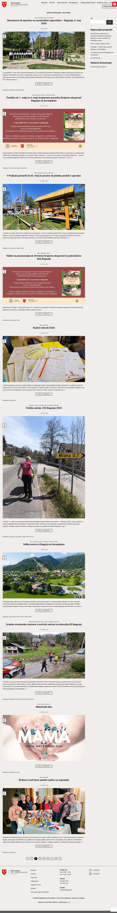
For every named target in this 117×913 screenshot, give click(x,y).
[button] (114, 4)
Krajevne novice (102, 3)
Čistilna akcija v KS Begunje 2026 (44, 408)
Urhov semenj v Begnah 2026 (100, 44)
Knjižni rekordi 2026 (44, 327)
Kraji (36, 17)
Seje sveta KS (62, 3)
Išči (92, 18)
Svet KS (51, 3)
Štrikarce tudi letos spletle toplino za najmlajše (44, 780)
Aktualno (44, 3)
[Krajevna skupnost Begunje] (14, 4)
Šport (53, 95)
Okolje (46, 17)
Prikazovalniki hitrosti (88, 3)
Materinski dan (44, 707)
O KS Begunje (73, 3)
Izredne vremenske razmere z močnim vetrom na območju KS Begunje (44, 624)
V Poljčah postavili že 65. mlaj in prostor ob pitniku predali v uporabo (44, 175)
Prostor (50, 17)
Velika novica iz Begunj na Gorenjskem (44, 544)
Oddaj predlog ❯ (109, 6)
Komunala (32, 405)
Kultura (40, 17)
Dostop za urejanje (78, 898)
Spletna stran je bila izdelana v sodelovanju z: (53, 902)
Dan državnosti (95, 58)
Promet (51, 405)
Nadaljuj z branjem (44, 83)
